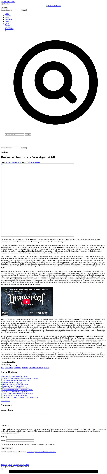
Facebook (8, 27)
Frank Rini (17, 368)
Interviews (8, 19)
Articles (7, 21)
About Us (4, 465)
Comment (5, 425)
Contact (7, 25)
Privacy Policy (24, 465)
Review (46, 368)
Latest (7, 14)
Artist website (35, 162)
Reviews (8, 16)
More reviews (5, 401)
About (7, 23)
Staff (10, 465)
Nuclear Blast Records (13, 162)
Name (3, 436)
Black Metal (9, 368)
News (7, 17)
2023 (2, 368)
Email (3, 440)
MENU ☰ (6, 4)
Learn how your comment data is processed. (41, 452)
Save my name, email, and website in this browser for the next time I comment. (29, 444)
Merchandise (9, 29)
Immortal (25, 368)
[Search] (2, 4)
